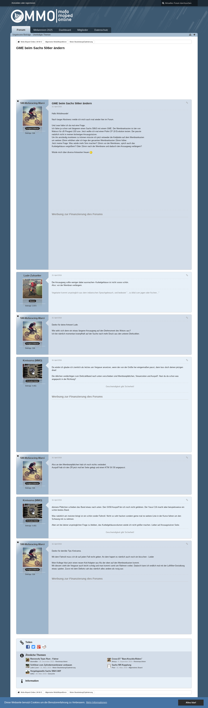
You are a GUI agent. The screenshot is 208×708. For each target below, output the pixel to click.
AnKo (32, 674)
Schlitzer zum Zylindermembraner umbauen (51, 665)
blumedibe (34, 661)
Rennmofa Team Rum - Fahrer (44, 659)
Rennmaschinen (61, 661)
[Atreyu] (109, 660)
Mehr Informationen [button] (96, 702)
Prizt (113, 668)
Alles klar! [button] (191, 702)
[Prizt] (109, 666)
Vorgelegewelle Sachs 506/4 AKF (45, 671)
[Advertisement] (104, 73)
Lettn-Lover (34, 668)
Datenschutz (101, 30)
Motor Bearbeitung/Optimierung (64, 668)
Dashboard (65, 30)
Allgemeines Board (135, 668)
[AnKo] (27, 672)
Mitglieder (82, 30)
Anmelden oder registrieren (23, 3)
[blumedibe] (27, 660)
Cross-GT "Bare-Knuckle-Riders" (127, 659)
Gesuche (51, 674)
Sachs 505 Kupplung (121, 665)
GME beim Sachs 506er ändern (40, 48)
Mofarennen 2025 (43, 30)
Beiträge (28, 133)
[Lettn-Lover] (27, 666)
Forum (21, 29)
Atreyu (114, 661)
